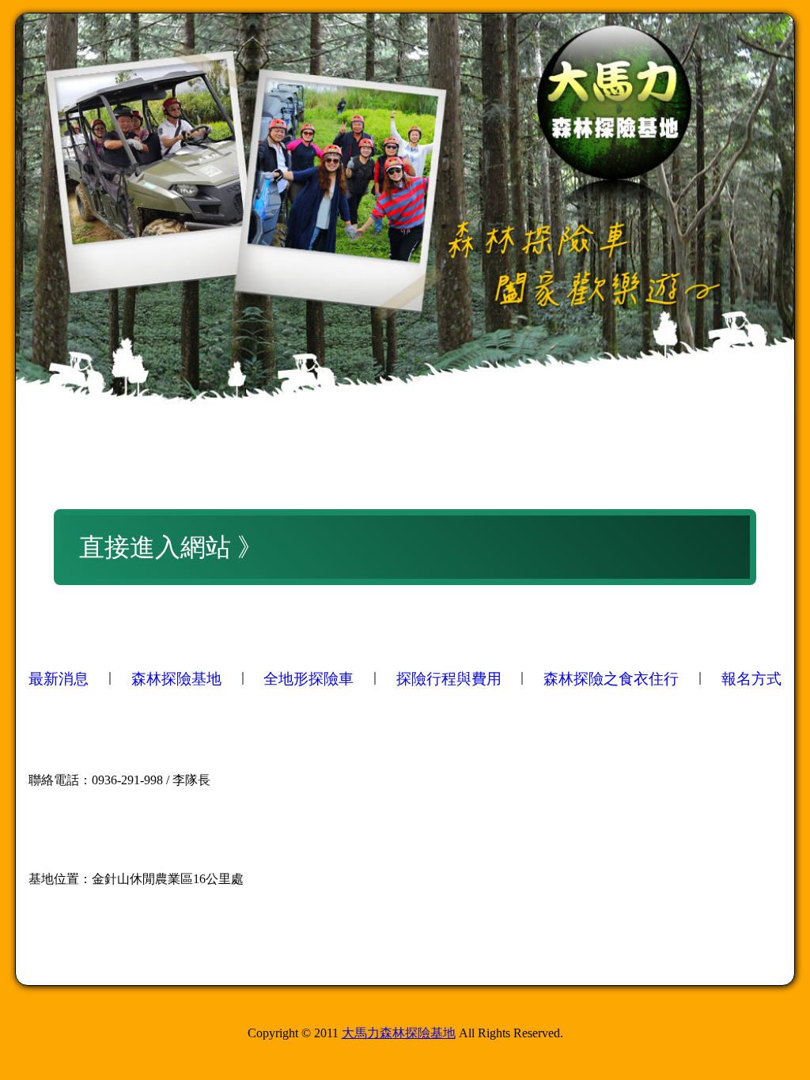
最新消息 (58, 678)
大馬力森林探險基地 (399, 1033)
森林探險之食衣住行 (611, 678)
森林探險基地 (176, 678)
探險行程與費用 (449, 678)
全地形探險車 (308, 678)
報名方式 (751, 678)
